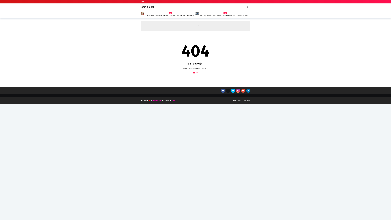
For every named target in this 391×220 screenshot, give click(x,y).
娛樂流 (240, 100)
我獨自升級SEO (147, 7)
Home (142, 1)
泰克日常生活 (247, 100)
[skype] (233, 91)
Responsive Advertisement (196, 26)
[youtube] (243, 91)
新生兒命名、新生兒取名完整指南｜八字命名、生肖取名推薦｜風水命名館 (170, 16)
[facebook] (223, 91)
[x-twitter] (228, 91)
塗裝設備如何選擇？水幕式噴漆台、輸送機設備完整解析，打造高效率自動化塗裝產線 (225, 16)
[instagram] (238, 91)
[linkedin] (248, 91)
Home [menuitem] (160, 7)
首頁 (196, 73)
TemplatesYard (156, 100)
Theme (173, 100)
